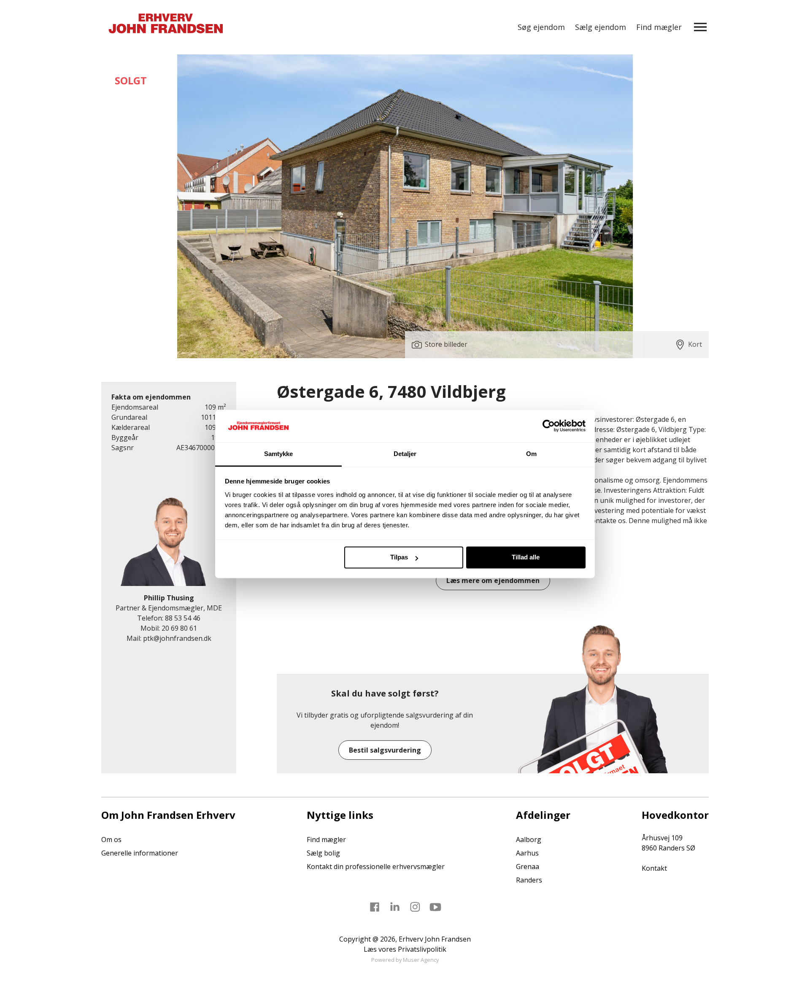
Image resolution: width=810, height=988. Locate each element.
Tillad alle (526, 557)
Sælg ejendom (600, 27)
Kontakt (654, 868)
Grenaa (527, 866)
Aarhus (527, 853)
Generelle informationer (139, 853)
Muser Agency (421, 960)
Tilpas (399, 557)
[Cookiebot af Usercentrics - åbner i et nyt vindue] (549, 426)
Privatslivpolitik (422, 949)
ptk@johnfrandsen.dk (177, 638)
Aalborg (528, 839)
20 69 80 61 (179, 628)
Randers (529, 880)
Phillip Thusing (169, 597)
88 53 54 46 (182, 618)
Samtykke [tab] (278, 453)
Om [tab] (531, 453)
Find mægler (659, 27)
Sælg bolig (323, 853)
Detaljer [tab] (405, 453)
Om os (111, 839)
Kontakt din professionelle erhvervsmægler (376, 866)
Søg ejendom (541, 27)
